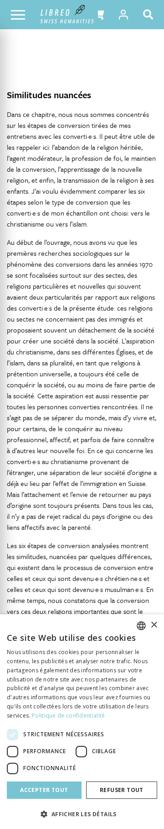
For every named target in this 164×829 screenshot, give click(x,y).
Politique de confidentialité (68, 715)
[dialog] (82, 721)
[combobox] (141, 625)
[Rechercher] (150, 14)
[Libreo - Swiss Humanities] (67, 14)
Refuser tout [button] (122, 790)
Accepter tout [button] (44, 790)
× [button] (153, 625)
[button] (98, 14)
